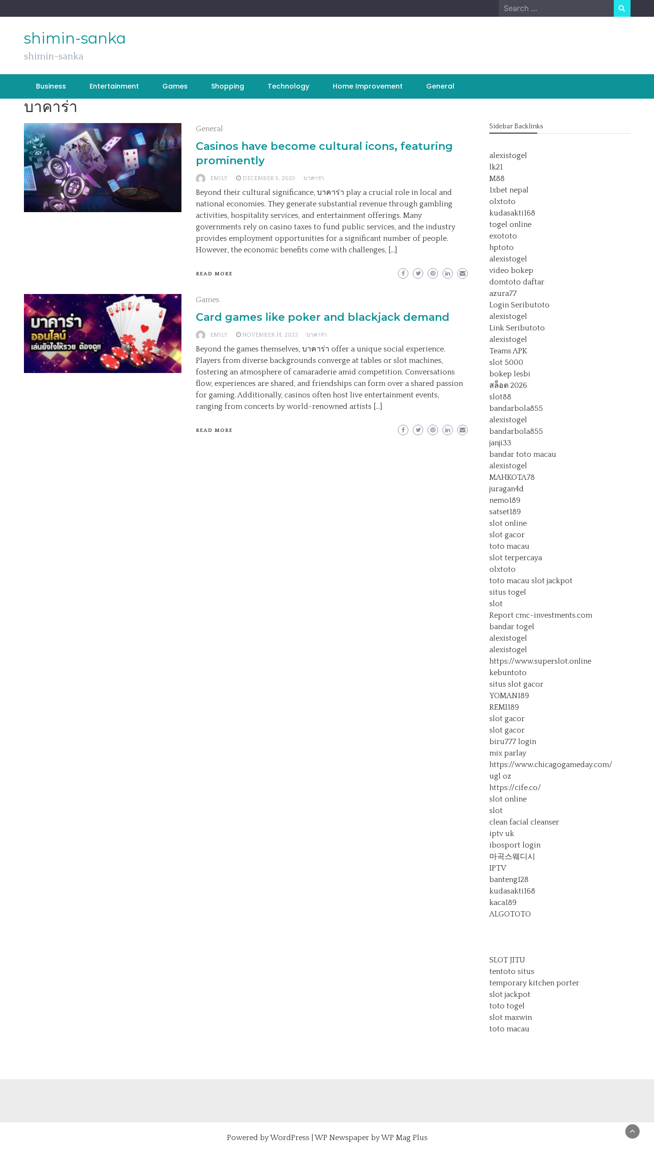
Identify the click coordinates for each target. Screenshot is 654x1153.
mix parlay (507, 753)
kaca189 (503, 902)
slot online (508, 523)
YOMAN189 (509, 695)
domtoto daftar (516, 282)
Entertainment (114, 86)
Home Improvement (368, 86)
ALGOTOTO (510, 914)
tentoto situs (511, 971)
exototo (503, 236)
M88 (497, 178)
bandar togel (511, 626)
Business (51, 86)
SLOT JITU (507, 960)
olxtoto (502, 201)
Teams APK (508, 351)
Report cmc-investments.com (540, 615)
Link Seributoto (517, 328)
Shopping (227, 86)
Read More (214, 274)
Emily (218, 178)
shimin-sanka (75, 38)
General (440, 86)
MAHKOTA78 (512, 477)
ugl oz (500, 776)
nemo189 (504, 500)
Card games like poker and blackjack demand (323, 317)
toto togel (507, 1006)
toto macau (509, 546)
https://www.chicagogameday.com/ (550, 764)
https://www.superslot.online (540, 661)
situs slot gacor (516, 684)
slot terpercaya (515, 558)
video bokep (511, 270)
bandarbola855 (516, 408)
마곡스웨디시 (512, 856)
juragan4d (506, 489)
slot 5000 (506, 362)
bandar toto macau (522, 454)
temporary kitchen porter (534, 983)
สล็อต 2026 (508, 385)
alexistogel (508, 155)
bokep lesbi (509, 374)
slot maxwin (510, 1017)
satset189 (505, 512)
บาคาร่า (314, 178)
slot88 (500, 397)
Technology (288, 86)
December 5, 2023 (268, 178)
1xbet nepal (509, 190)
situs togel (507, 592)
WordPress (289, 1137)
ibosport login (515, 845)
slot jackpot (552, 580)
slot (496, 603)
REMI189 (504, 707)
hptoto (501, 247)
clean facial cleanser (524, 822)
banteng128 (509, 879)
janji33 (500, 443)
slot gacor (507, 535)
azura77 (503, 293)
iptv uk (501, 833)
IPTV (497, 868)
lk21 (496, 167)
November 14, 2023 (270, 335)
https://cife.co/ (515, 787)
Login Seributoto (519, 305)
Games (175, 86)
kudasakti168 (512, 213)
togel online (510, 224)
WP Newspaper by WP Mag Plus (371, 1137)
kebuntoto (508, 672)
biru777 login (512, 741)
